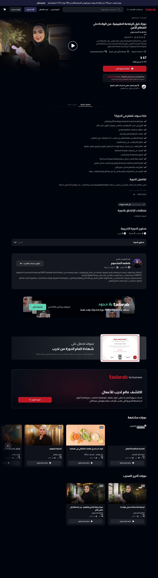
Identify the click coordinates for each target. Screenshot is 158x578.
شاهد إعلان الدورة (125, 463)
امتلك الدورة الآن (122, 69)
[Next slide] (8, 445)
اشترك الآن (41, 3)
